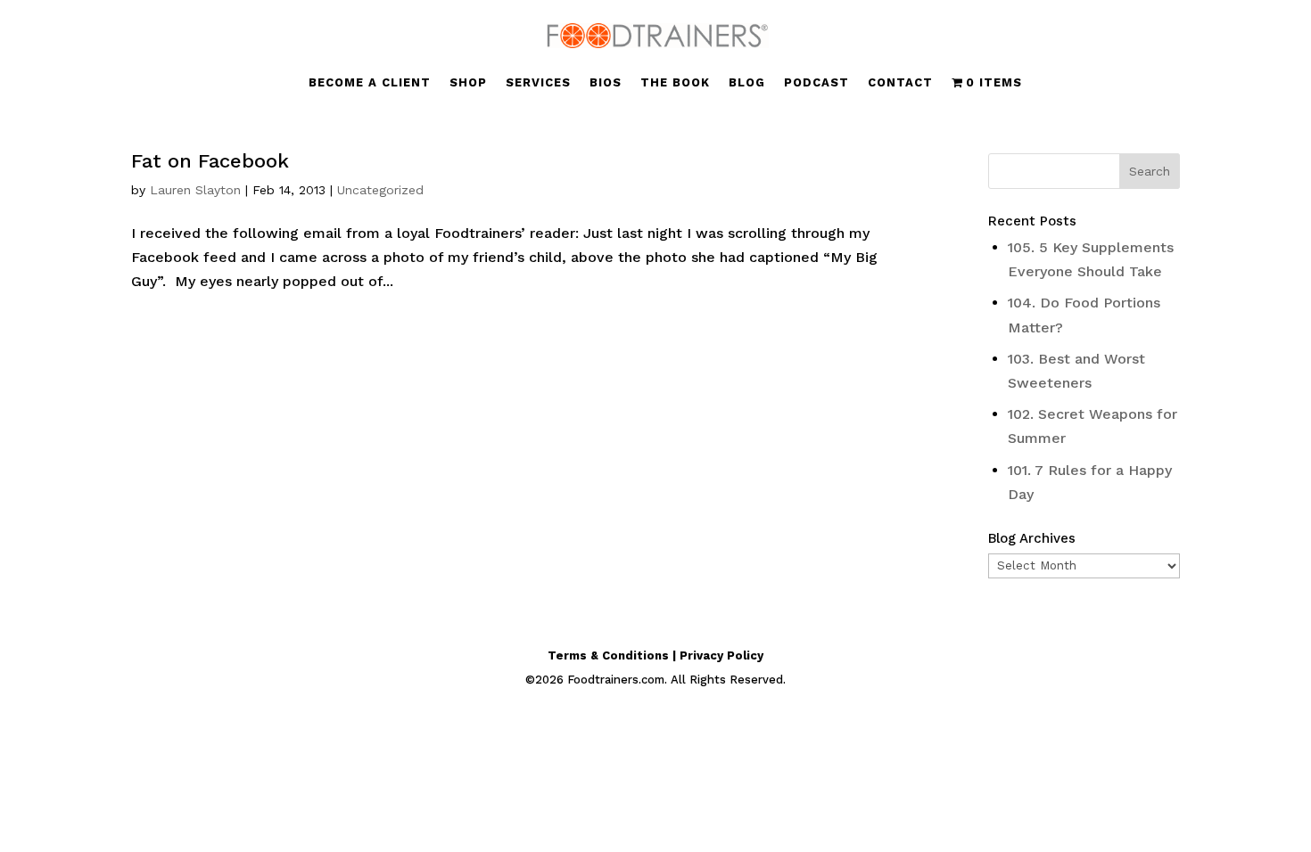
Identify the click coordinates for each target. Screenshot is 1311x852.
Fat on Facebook (210, 161)
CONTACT (900, 83)
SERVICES (538, 83)
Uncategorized (380, 190)
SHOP (468, 83)
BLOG (747, 83)
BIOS (606, 83)
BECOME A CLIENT (370, 83)
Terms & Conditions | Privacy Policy (655, 655)
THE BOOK (675, 83)
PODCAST (816, 83)
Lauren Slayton (195, 190)
